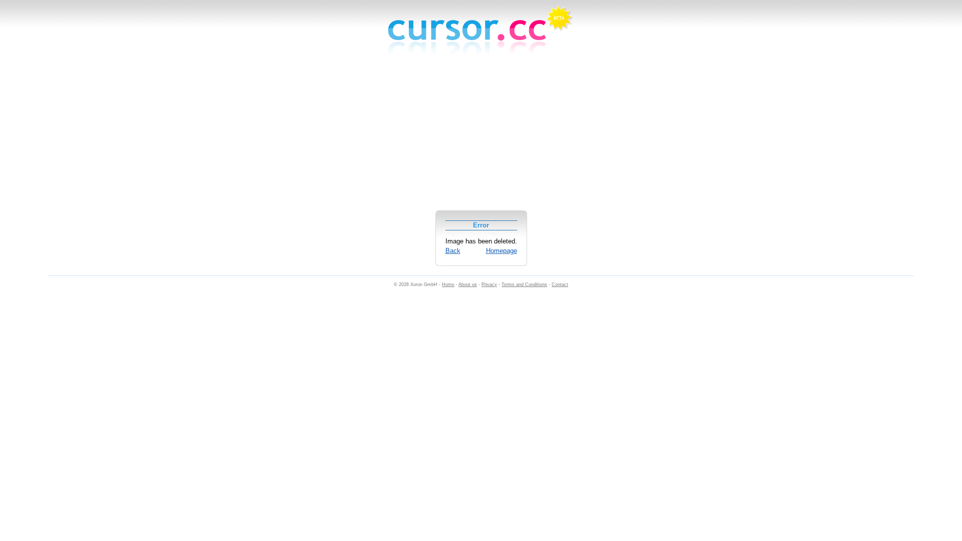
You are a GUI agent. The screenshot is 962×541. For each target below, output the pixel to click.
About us (467, 284)
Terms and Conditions (524, 284)
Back (452, 250)
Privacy (489, 284)
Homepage (501, 250)
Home (448, 284)
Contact (560, 284)
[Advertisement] (481, 137)
